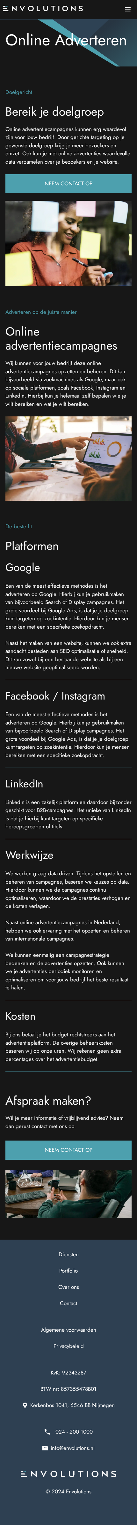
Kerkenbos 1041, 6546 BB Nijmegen (72, 1405)
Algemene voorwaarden (68, 1330)
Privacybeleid (69, 1346)
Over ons (68, 1287)
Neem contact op (68, 183)
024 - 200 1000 (74, 1432)
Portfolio (68, 1270)
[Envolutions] (43, 9)
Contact (68, 1303)
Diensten (69, 1254)
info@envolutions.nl (73, 1448)
